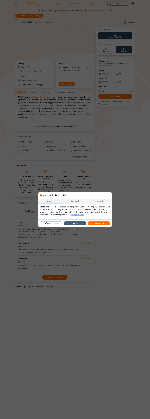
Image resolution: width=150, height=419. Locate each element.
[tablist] (75, 201)
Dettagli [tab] (75, 201)
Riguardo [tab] (99, 201)
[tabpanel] (75, 210)
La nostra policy (77, 214)
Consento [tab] (50, 201)
